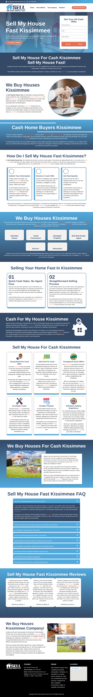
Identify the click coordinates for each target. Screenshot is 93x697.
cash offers (47, 134)
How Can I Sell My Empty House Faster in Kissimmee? (30, 535)
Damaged (57, 236)
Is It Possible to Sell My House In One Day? (27, 530)
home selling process (36, 97)
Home (32, 7)
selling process (62, 205)
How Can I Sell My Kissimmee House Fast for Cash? (29, 501)
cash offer (36, 38)
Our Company (52, 7)
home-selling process (29, 134)
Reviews (62, 7)
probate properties (38, 638)
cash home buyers (45, 164)
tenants (87, 222)
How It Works (40, 7)
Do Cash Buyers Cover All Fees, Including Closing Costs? (31, 562)
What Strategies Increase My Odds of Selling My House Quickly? (33, 541)
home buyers (13, 99)
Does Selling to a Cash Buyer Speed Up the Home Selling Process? (34, 546)
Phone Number (65, 36)
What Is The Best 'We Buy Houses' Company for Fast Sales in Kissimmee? (36, 525)
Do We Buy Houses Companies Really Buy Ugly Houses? (31, 551)
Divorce (35, 249)
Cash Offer (74, 44)
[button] (46, 501)
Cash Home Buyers (33, 127)
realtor (27, 138)
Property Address (65, 25)
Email (62, 30)
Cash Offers (79, 362)
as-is (20, 408)
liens (30, 638)
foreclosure (61, 222)
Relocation (57, 249)
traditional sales (38, 299)
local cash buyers (58, 134)
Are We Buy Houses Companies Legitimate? (27, 557)
